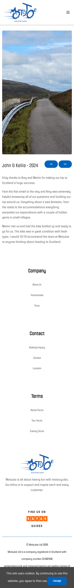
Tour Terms (37, 420)
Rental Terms (37, 410)
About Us (37, 284)
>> (65, 164)
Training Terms (37, 431)
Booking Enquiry (37, 347)
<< (51, 164)
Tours (37, 305)
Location (37, 368)
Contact (37, 357)
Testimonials (37, 295)
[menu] (68, 12)
